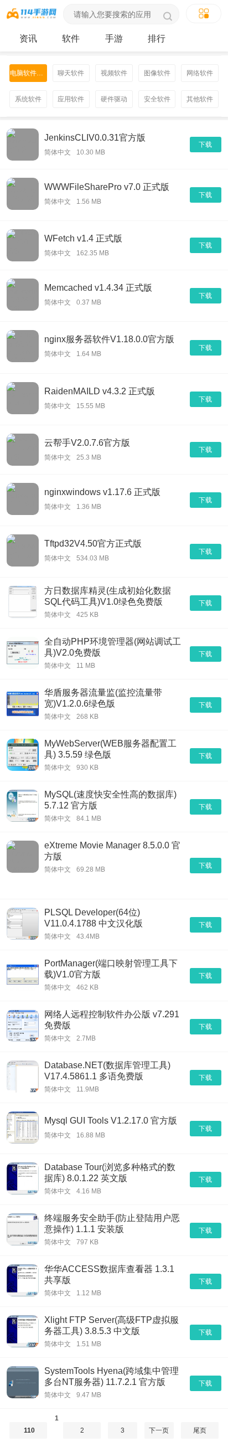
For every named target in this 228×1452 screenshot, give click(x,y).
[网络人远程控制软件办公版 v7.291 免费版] (23, 1026)
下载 (205, 144)
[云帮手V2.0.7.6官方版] (23, 450)
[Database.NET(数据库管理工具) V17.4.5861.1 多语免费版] (23, 1077)
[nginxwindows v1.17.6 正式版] (23, 500)
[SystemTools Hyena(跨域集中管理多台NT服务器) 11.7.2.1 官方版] (23, 1383)
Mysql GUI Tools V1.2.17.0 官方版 (110, 1120)
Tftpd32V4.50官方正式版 (93, 543)
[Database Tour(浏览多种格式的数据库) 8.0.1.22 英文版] (23, 1179)
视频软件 (114, 73)
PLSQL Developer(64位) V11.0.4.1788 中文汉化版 (93, 918)
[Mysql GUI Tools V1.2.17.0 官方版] (23, 1128)
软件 (71, 38)
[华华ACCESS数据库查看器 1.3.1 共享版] (23, 1281)
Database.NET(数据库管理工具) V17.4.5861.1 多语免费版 (107, 1070)
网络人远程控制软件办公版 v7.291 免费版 (111, 1020)
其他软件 (199, 99)
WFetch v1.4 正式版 (83, 238)
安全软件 (157, 99)
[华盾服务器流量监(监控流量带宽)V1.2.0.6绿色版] (23, 705)
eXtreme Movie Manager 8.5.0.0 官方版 (112, 851)
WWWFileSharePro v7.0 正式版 (106, 187)
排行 (156, 38)
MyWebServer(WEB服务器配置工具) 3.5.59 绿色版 (110, 749)
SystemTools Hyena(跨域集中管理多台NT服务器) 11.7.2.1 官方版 (111, 1376)
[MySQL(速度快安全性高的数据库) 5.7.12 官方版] (23, 806)
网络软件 (199, 73)
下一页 (159, 1430)
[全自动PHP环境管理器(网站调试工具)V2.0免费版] (23, 654)
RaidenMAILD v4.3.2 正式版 (99, 391)
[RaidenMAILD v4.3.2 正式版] (23, 399)
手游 (114, 38)
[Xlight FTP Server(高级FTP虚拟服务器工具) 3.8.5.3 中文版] (23, 1332)
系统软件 (28, 99)
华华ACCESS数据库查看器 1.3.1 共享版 (109, 1274)
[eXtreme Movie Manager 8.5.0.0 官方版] (23, 865)
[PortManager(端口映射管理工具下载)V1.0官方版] (23, 975)
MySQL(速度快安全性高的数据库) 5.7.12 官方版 (110, 800)
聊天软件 (71, 73)
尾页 (199, 1430)
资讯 (28, 38)
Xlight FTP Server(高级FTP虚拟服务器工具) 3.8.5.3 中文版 (111, 1325)
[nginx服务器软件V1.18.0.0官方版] (23, 347)
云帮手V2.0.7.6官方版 (87, 442)
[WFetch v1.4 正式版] (23, 245)
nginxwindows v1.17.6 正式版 (102, 492)
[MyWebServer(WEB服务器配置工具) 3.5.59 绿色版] (23, 756)
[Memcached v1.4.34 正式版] (23, 296)
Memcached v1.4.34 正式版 (98, 287)
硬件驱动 (114, 99)
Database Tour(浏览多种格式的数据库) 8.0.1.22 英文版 (109, 1172)
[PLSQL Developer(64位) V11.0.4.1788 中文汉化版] (23, 924)
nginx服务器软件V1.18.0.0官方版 (109, 339)
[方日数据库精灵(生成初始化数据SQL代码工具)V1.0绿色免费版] (23, 603)
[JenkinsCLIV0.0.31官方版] (23, 144)
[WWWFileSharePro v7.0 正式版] (23, 195)
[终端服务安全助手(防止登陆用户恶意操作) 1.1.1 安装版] (23, 1230)
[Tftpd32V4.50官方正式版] (23, 551)
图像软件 (157, 73)
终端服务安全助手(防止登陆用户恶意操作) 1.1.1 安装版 (112, 1223)
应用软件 (71, 99)
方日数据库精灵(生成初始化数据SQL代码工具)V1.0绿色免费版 (107, 596)
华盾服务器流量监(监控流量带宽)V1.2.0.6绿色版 (103, 698)
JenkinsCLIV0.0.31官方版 (95, 137)
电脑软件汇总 (28, 73)
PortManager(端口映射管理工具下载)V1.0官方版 (111, 969)
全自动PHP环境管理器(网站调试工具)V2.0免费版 (112, 647)
